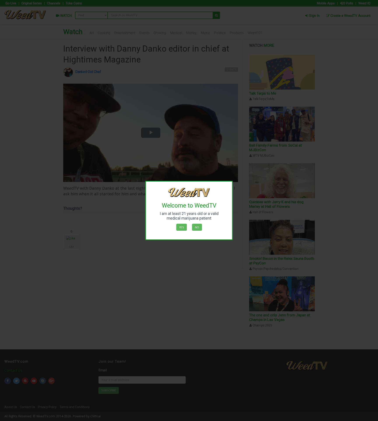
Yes (181, 227)
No (197, 227)
